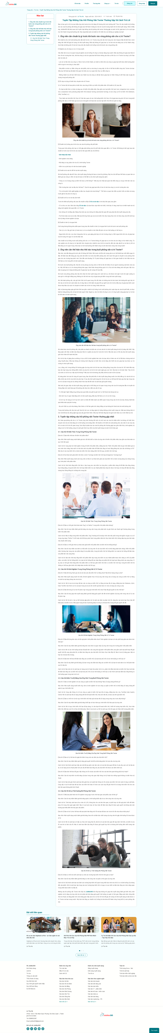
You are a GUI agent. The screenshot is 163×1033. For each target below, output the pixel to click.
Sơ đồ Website (30, 989)
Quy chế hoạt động (32, 986)
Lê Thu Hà (81, 16)
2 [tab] (82, 951)
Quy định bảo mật (31, 981)
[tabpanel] (44, 933)
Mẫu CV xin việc (64, 971)
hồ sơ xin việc (94, 201)
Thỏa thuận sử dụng (32, 978)
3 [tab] (84, 951)
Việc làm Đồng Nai (64, 996)
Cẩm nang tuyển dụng (94, 971)
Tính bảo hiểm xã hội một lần (128, 976)
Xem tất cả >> (63, 1001)
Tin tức (117, 3)
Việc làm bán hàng (93, 996)
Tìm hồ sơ (91, 973)
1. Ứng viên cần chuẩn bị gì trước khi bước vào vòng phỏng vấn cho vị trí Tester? (40, 24)
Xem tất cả (80, 955)
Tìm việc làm (63, 968)
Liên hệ (28, 971)
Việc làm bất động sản (94, 984)
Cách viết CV (63, 973)
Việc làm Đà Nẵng (64, 986)
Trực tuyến (154, 1030)
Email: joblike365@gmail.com (35, 1021)
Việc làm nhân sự (93, 994)
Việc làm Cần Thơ (64, 994)
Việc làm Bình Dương (65, 991)
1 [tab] (80, 951)
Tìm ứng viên (96, 3)
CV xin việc (77, 3)
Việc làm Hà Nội (64, 981)
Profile (87, 3)
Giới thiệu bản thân (65, 155)
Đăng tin (129, 3)
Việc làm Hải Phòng (65, 989)
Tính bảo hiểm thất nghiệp (127, 973)
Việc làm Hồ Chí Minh (65, 984)
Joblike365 (89, 891)
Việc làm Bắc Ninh (64, 999)
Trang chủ (30, 10)
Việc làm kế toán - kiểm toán (96, 991)
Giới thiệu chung (31, 968)
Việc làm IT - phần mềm (95, 989)
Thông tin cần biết (31, 976)
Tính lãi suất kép (124, 971)
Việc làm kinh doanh (93, 981)
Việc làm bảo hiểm (93, 986)
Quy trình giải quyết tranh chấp (35, 983)
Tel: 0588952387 (31, 1018)
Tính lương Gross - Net (126, 968)
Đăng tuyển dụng (93, 968)
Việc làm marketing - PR (95, 999)
